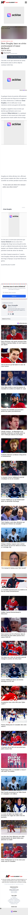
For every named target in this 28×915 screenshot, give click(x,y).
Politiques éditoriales (14, 902)
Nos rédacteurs (14, 898)
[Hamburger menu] (26, 2)
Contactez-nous (14, 903)
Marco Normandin (7, 52)
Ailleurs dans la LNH (14, 889)
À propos (14, 896)
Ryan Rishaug (7, 318)
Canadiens (14, 888)
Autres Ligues (14, 891)
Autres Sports (14, 892)
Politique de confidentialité (14, 901)
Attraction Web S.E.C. (11, 884)
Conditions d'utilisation (14, 899)
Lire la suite (10, 311)
